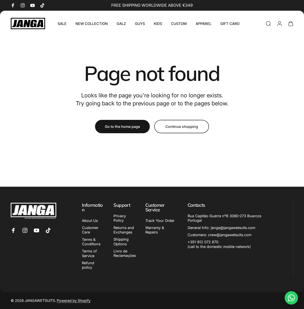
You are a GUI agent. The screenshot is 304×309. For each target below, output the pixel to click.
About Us (90, 220)
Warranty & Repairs (154, 229)
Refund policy (88, 265)
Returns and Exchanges (123, 229)
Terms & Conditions (91, 241)
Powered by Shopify (74, 300)
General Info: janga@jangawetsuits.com (221, 227)
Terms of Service (89, 253)
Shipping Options (121, 241)
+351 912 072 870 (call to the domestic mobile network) (219, 244)
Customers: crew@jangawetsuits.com (219, 235)
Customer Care (90, 229)
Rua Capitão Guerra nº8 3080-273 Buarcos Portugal (224, 218)
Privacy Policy (119, 218)
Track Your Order (159, 220)
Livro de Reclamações (124, 253)
